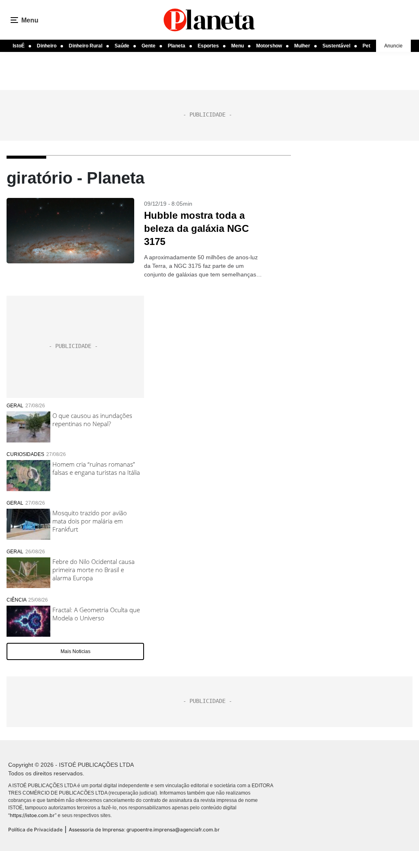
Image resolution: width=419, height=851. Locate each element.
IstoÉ (19, 46)
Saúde (122, 46)
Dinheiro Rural (85, 46)
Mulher (302, 46)
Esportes (208, 46)
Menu (237, 46)
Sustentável (336, 46)
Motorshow (269, 46)
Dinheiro (46, 46)
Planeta (176, 46)
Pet (366, 46)
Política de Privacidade (35, 829)
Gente (148, 46)
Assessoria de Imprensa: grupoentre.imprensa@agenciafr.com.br (144, 829)
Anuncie (393, 46)
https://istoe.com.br (32, 815)
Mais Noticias (75, 651)
